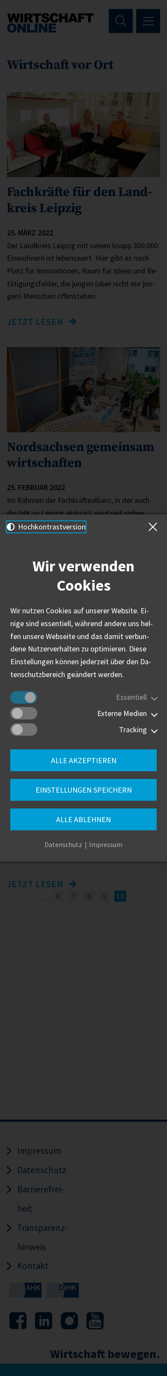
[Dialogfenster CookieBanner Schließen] (154, 526)
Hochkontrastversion (51, 527)
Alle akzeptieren (83, 760)
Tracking (133, 729)
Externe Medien (122, 713)
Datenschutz (63, 844)
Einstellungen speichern (84, 790)
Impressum (105, 844)
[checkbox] (23, 697)
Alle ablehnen (83, 819)
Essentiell (131, 697)
